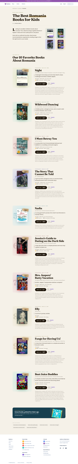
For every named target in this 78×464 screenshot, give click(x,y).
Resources (45, 447)
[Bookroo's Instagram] (60, 448)
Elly (37, 308)
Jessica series (53, 243)
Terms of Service (21, 462)
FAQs (10, 444)
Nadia (38, 208)
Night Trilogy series (64, 72)
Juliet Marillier (39, 107)
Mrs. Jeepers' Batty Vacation (44, 276)
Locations (20, 8)
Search (69, 3)
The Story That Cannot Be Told (44, 173)
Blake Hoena (39, 376)
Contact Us (11, 447)
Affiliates (10, 449)
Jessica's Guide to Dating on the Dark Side (49, 240)
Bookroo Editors (18, 23)
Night (38, 70)
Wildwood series (52, 107)
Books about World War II (32, 427)
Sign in (64, 3)
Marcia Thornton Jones (48, 280)
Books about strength (54, 425)
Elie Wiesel (38, 72)
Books (18, 3)
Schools (23, 3)
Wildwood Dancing (46, 104)
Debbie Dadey (39, 280)
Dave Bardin (44, 376)
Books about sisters (44, 425)
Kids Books (15, 8)
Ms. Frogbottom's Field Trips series (60, 341)
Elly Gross (38, 311)
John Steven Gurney (57, 280)
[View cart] (61, 4)
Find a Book (45, 451)
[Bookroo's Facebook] (63, 448)
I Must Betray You (46, 138)
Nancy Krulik (38, 341)
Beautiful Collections (26, 456)
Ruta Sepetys (39, 141)
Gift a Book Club (25, 449)
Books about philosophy (33, 425)
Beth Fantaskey (39, 243)
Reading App (45, 453)
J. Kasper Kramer (40, 176)
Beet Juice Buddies (46, 374)
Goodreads (41, 80)
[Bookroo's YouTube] (66, 448)
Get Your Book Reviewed (64, 441)
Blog (10, 442)
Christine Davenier (45, 210)
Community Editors (47, 454)
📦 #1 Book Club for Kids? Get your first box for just (37, 1)
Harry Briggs (44, 341)
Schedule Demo (46, 445)
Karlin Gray (38, 210)
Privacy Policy (29, 462)
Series (63, 46)
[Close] (77, 1)
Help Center (11, 446)
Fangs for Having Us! (47, 338)
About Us (10, 441)
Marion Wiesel (44, 72)
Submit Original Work (64, 442)
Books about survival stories (19, 427)
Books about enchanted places (19, 425)
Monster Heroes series (58, 376)
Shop (13, 3)
